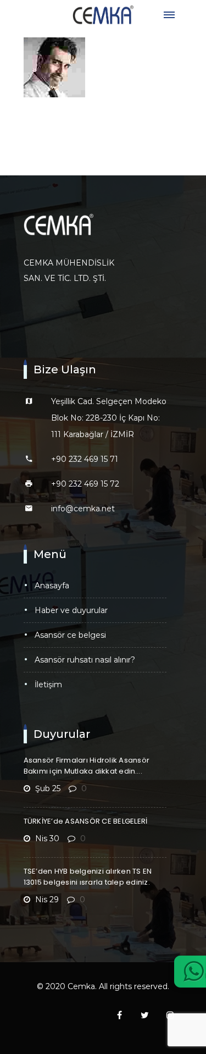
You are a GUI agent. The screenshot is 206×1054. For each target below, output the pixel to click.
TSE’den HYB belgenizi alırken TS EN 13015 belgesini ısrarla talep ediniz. (88, 876)
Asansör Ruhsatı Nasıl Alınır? (85, 660)
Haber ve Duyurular (71, 610)
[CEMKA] (103, 15)
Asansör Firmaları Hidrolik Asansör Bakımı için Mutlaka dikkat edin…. (87, 765)
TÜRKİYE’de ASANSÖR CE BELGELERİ (86, 821)
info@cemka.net (83, 509)
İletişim (48, 684)
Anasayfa (52, 586)
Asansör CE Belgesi (70, 635)
